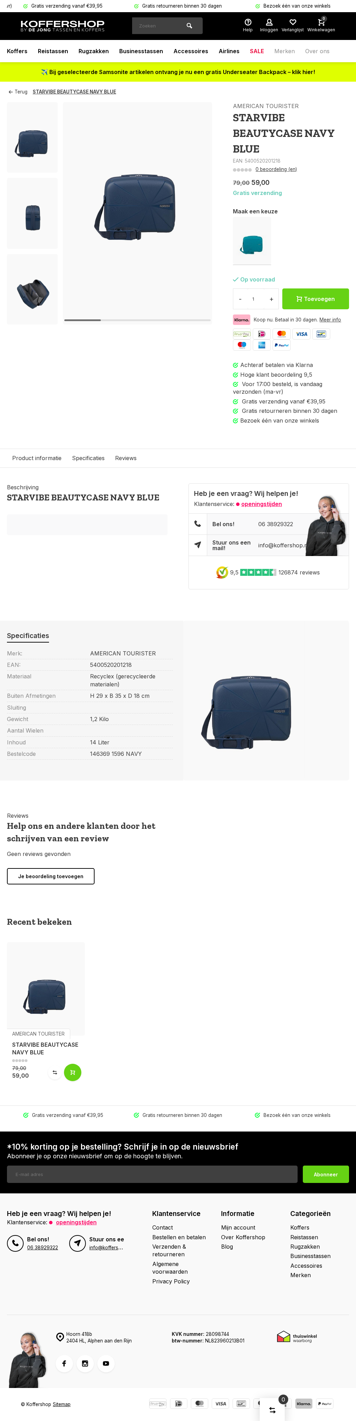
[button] (32, 318)
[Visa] (301, 334)
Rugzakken (94, 51)
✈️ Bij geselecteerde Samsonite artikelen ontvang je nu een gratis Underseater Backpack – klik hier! (178, 71)
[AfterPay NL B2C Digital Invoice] (242, 334)
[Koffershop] (62, 26)
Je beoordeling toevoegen (50, 876)
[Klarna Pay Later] (304, 1404)
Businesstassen (141, 51)
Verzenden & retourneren (169, 1250)
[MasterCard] (282, 334)
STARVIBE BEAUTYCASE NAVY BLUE (74, 92)
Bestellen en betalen (179, 1237)
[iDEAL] (262, 334)
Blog (227, 1246)
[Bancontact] (321, 334)
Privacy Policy (171, 1281)
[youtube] (106, 1363)
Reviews (126, 458)
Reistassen (53, 51)
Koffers (17, 51)
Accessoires (190, 51)
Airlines (229, 51)
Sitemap (62, 1404)
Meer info (330, 319)
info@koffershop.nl (283, 545)
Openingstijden (261, 503)
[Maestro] (242, 345)
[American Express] (262, 345)
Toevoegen (319, 298)
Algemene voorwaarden (170, 1267)
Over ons (317, 51)
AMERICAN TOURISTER (266, 106)
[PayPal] (282, 345)
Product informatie (37, 458)
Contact (162, 1227)
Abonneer (326, 1174)
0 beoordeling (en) (276, 169)
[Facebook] (64, 1363)
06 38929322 (275, 524)
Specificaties (88, 458)
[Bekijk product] (72, 1072)
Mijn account (238, 1227)
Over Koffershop (243, 1237)
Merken (284, 51)
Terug (21, 92)
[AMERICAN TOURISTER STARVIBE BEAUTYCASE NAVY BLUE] (46, 988)
